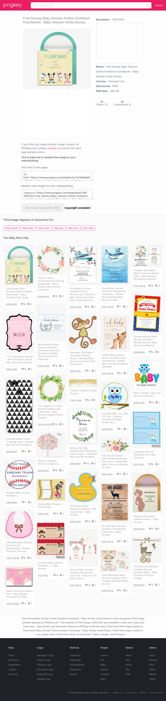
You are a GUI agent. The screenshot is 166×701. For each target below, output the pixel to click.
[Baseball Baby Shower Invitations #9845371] (19, 474)
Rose (151, 664)
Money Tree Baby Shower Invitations (48, 462)
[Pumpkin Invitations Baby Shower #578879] (83, 383)
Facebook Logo (45, 669)
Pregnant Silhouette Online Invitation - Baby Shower (146, 519)
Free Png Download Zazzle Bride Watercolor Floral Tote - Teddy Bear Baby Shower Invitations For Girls (115, 461)
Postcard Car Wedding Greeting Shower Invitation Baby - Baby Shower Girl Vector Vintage (146, 572)
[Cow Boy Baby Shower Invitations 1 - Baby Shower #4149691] (51, 541)
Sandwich (13, 660)
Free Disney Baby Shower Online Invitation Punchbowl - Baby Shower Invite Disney (19, 293)
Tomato (12, 669)
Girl (102, 660)
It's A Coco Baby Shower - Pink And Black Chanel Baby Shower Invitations (19, 359)
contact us (53, 148)
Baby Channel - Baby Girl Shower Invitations (147, 394)
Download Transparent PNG (42, 207)
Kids (103, 678)
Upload (159, 5)
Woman (104, 669)
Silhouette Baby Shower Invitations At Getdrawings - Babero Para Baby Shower (19, 547)
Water (152, 669)
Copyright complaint (77, 207)
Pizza (11, 655)
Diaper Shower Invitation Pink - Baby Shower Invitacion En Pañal (19, 594)
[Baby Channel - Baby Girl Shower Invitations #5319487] (147, 375)
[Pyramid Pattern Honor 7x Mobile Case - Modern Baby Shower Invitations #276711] (19, 406)
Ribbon (153, 674)
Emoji (152, 655)
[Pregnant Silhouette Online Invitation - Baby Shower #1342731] (147, 492)
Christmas (75, 655)
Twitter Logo (43, 660)
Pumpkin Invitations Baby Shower (83, 392)
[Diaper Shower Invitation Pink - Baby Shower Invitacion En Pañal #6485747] (19, 577)
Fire (128, 660)
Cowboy (105, 674)
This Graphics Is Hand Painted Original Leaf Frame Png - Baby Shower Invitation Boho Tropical (50, 412)
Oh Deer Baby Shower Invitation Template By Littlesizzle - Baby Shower (114, 530)
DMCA (143, 692)
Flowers (153, 660)
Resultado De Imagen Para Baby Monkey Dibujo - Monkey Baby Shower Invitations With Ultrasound (83, 358)
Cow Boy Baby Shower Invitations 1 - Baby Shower (50, 565)
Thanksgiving (77, 664)
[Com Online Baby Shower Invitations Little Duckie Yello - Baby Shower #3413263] (83, 487)
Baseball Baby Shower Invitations (18, 494)
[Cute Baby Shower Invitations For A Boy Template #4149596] (147, 430)
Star (128, 669)
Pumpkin (13, 674)
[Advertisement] (72, 113)
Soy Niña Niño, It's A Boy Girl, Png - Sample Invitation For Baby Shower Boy (115, 418)
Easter (73, 674)
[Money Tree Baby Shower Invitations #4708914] (51, 445)
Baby (103, 664)
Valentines (75, 669)
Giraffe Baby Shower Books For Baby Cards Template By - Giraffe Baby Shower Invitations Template (115, 361)
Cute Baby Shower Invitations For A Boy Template (145, 454)
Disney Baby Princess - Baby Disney (50, 505)
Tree (128, 674)
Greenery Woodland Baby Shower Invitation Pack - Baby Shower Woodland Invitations (146, 274)
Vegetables (14, 664)
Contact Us (131, 692)
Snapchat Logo (45, 674)
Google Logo (43, 678)
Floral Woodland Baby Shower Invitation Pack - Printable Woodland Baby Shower (115, 579)
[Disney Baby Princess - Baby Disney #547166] (51, 490)
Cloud (129, 655)
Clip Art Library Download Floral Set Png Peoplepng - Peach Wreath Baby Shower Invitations (51, 284)
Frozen (104, 655)
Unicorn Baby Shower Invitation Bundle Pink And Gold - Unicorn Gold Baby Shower (83, 574)
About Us (118, 692)
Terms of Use (156, 692)
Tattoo (152, 678)
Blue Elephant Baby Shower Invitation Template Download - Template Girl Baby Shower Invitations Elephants (49, 351)
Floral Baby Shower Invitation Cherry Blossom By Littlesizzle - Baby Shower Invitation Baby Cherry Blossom (83, 294)
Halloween (75, 660)
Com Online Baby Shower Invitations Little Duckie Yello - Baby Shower (83, 510)
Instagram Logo (45, 655)
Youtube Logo (44, 664)
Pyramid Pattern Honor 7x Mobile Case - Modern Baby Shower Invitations (20, 441)
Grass (129, 664)
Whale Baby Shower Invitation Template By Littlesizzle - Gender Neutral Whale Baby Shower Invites (114, 294)
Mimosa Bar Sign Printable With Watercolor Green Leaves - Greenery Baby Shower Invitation (83, 452)
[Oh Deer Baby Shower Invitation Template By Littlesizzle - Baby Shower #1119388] (115, 502)
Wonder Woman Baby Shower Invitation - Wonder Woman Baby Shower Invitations (145, 341)
